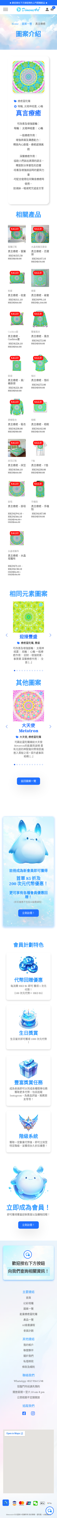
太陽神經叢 (30, 106)
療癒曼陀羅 (24, 101)
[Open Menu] (5, 9)
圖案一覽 (27, 23)
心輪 (40, 106)
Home (15, 23)
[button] (6, 635)
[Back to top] (6, 1512)
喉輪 (20, 106)
